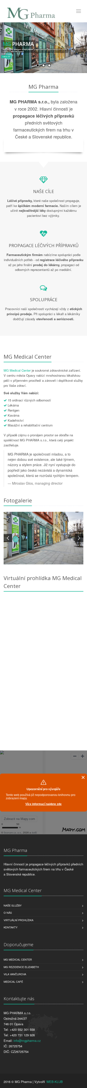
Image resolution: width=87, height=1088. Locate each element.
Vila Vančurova (15, 974)
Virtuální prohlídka (18, 920)
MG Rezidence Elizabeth (21, 967)
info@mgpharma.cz (27, 1040)
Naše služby (13, 905)
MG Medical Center (17, 370)
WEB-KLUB (54, 1081)
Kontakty (10, 927)
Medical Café (13, 981)
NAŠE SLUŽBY (6, 56)
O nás (8, 912)
